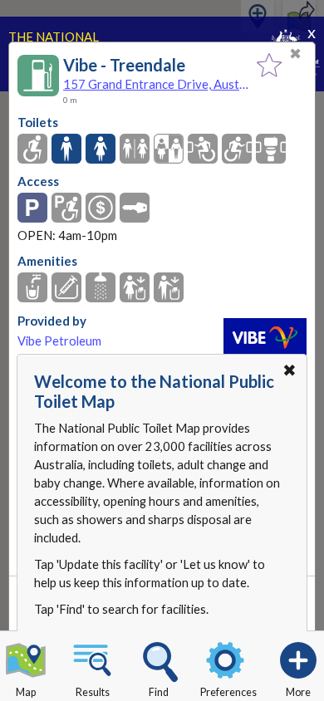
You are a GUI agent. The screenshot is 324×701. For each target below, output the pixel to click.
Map (26, 692)
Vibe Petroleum (59, 341)
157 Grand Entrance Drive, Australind (155, 83)
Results (93, 692)
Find (159, 692)
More (298, 692)
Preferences (228, 692)
